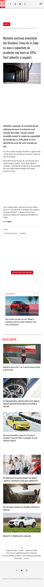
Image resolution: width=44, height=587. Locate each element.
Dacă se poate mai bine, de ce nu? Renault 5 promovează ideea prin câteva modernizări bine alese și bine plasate (20, 322)
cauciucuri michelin (10, 233)
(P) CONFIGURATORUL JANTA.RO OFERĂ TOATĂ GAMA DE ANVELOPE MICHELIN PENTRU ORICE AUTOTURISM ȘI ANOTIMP (21, 404)
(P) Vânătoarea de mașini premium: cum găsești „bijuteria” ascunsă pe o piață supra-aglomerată (20, 479)
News (9, 221)
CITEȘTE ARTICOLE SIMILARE (22, 272)
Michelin (23, 233)
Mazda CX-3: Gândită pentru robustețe (17, 535)
